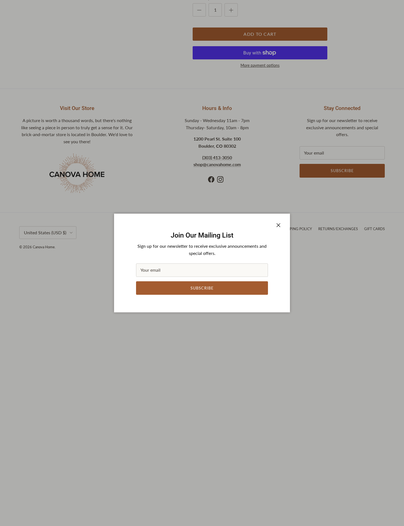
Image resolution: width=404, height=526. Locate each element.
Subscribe (202, 288)
